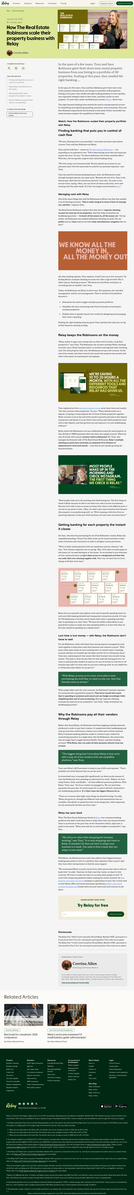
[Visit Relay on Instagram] (24, 1104)
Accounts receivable (13, 1081)
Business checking (12, 1063)
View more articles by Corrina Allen (75, 983)
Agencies (30, 1066)
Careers (91, 1066)
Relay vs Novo (93, 1095)
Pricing (63, 3)
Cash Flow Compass (54, 1077)
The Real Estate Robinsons (101, 149)
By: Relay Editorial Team (14, 1042)
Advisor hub (72, 1079)
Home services (32, 1078)
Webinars (50, 1066)
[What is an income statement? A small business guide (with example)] (66, 1015)
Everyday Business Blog (55, 1063)
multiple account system (90, 408)
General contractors (33, 1075)
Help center (51, 1074)
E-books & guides (73, 1073)
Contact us (92, 1069)
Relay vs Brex (93, 1089)
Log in (92, 3)
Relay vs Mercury (94, 1092)
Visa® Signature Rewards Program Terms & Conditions (37, 1171)
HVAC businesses (32, 1081)
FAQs (90, 1075)
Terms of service (114, 1063)
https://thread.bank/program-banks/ (99, 1144)
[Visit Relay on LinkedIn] (32, 1104)
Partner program (73, 1065)
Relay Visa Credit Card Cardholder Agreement (30, 1161)
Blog (8, 11)
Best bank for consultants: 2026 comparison (21, 1036)
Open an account (124, 3)
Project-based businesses (35, 1084)
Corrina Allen (20, 52)
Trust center (93, 1078)
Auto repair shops (33, 1069)
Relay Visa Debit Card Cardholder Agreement (29, 1154)
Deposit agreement (115, 1069)
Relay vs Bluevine (94, 1086)
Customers (52, 3)
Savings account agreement (118, 1072)
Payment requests (12, 1087)
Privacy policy (113, 1066)
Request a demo (107, 3)
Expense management (13, 1084)
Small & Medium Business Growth (17, 114)
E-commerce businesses (35, 1072)
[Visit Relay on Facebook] (28, 1104)
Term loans (9, 1075)
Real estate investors (34, 1087)
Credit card (10, 1072)
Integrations (10, 1090)
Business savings (11, 1066)
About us (92, 1063)
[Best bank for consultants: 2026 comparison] (23, 1015)
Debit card (9, 1069)
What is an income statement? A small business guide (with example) (66, 1036)
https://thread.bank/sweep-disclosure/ (53, 1144)
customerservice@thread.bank (16, 1147)
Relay (109, 99)
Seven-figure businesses (35, 1063)
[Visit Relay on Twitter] (36, 1104)
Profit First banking (53, 1080)
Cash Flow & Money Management (61, 1030)
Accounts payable (12, 1078)
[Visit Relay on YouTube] (19, 1104)
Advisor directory (73, 1076)
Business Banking (18, 11)
